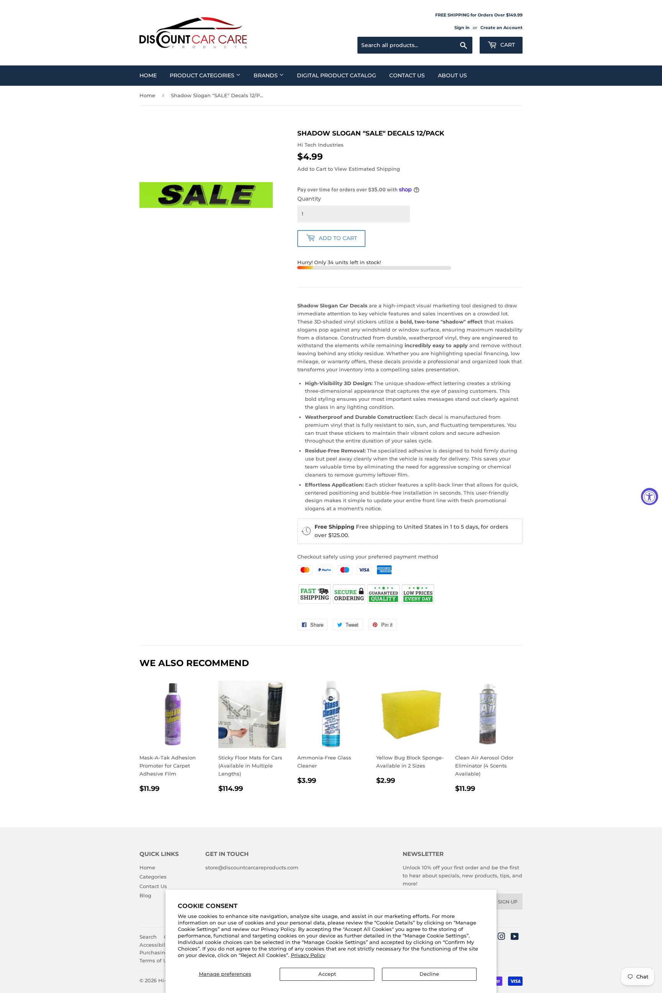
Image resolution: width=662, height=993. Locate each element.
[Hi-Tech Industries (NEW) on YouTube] (515, 937)
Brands (266, 75)
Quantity (309, 198)
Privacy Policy (308, 955)
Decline (429, 974)
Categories (153, 877)
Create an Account (501, 27)
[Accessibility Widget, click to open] (649, 496)
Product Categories (203, 75)
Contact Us (407, 75)
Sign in (462, 27)
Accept (327, 974)
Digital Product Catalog (336, 75)
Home (148, 75)
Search (148, 937)
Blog (145, 895)
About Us (452, 75)
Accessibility (155, 945)
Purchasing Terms (162, 952)
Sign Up (508, 902)
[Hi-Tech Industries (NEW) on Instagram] (501, 937)
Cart (507, 44)
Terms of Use (156, 960)
